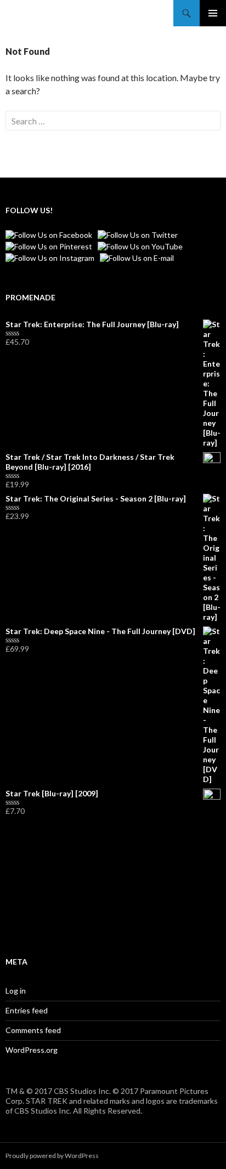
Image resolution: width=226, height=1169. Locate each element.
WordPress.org (31, 1049)
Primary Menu (213, 13)
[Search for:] (113, 121)
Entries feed (26, 1010)
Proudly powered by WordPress (52, 1155)
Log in (15, 990)
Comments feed (33, 1030)
